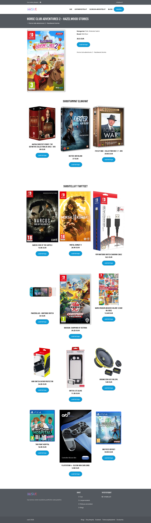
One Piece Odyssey (108, 449)
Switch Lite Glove (75, 391)
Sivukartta (120, 520)
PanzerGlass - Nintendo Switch (42, 313)
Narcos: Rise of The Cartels (42, 245)
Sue (70, 9)
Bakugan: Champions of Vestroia (75, 328)
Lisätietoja (83, 44)
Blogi (110, 9)
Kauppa (118, 9)
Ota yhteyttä (90, 520)
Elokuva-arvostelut (98, 9)
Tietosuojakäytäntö (108, 520)
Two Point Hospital (42, 444)
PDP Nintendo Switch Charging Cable (109, 254)
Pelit (86, 31)
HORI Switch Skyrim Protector (42, 381)
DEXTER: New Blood (75, 156)
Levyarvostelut (81, 9)
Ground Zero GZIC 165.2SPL (109, 379)
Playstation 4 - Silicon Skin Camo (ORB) (75, 465)
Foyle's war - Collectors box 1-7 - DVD (109, 151)
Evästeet (98, 520)
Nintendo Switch (94, 31)
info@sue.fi (119, 2)
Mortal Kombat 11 (76, 245)
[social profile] (40, 2)
